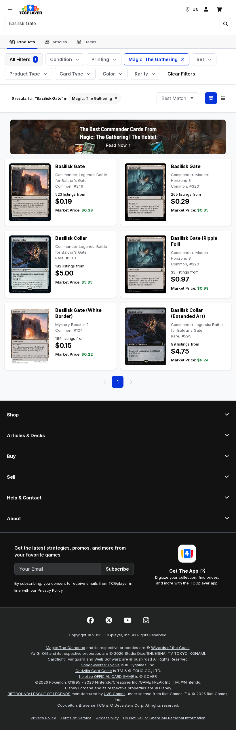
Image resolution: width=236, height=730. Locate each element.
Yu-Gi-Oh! (39, 653)
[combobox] (177, 98)
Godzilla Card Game (93, 670)
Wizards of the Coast (170, 647)
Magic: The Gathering (65, 647)
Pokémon (57, 682)
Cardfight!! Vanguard (66, 659)
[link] (30, 9)
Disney (165, 688)
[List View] (223, 98)
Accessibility (107, 718)
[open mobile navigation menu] (10, 9)
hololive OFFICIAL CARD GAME (106, 676)
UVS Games (114, 693)
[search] (112, 23)
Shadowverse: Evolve (100, 665)
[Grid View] (211, 98)
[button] (225, 24)
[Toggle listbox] (192, 98)
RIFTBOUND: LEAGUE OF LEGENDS (39, 693)
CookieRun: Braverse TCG (81, 705)
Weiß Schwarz (107, 659)
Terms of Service (76, 718)
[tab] (22, 42)
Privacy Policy (50, 590)
